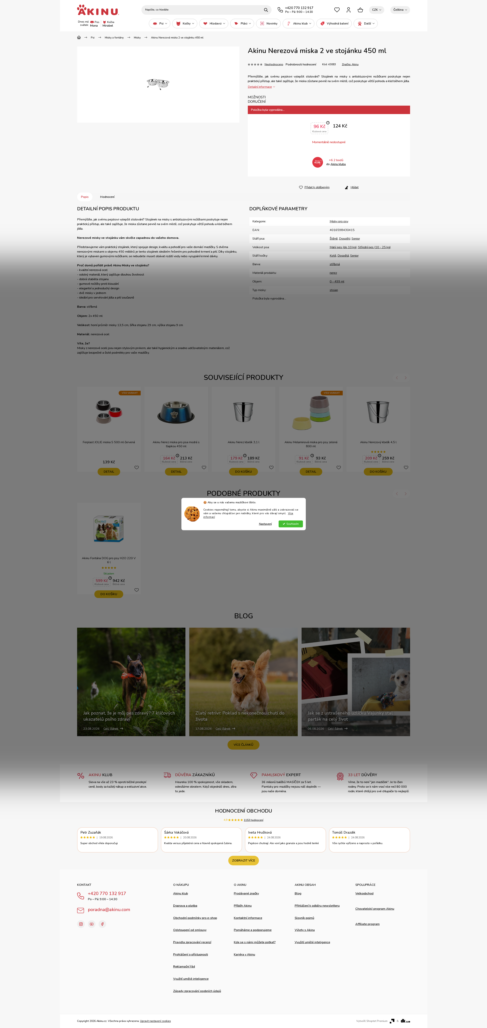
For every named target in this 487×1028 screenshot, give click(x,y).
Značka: (350, 64)
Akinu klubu (338, 164)
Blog (298, 893)
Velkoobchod (364, 893)
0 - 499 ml (337, 281)
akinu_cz (81, 924)
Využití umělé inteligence (191, 979)
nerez (333, 273)
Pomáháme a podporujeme (253, 930)
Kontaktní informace (248, 918)
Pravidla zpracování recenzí (192, 942)
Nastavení (265, 524)
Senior (356, 239)
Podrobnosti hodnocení (301, 64)
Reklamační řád (184, 966)
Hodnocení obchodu (243, 811)
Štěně (334, 239)
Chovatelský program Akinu (374, 909)
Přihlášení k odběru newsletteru (317, 906)
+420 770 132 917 (107, 894)
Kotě (333, 256)
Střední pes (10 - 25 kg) (374, 247)
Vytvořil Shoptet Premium (371, 1021)
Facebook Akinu (102, 924)
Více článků (243, 745)
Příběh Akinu (243, 906)
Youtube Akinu (91, 924)
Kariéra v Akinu (244, 954)
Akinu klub (180, 893)
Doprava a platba (185, 906)
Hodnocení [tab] (107, 197)
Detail (109, 472)
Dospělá (343, 256)
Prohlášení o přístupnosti (190, 954)
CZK (375, 10)
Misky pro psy (339, 221)
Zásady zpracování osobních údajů (197, 991)
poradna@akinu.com (109, 909)
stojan (334, 290)
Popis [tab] (85, 197)
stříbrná (335, 264)
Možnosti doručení (257, 99)
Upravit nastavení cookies (155, 1021)
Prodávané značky (246, 893)
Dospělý (344, 239)
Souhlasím (292, 523)
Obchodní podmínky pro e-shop (195, 918)
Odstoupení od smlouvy (189, 930)
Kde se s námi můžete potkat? (255, 942)
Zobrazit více (243, 860)
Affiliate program (367, 924)
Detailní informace (260, 87)
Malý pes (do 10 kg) (343, 247)
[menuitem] (159, 23)
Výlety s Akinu (305, 930)
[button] (397, 377)
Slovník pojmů (304, 918)
